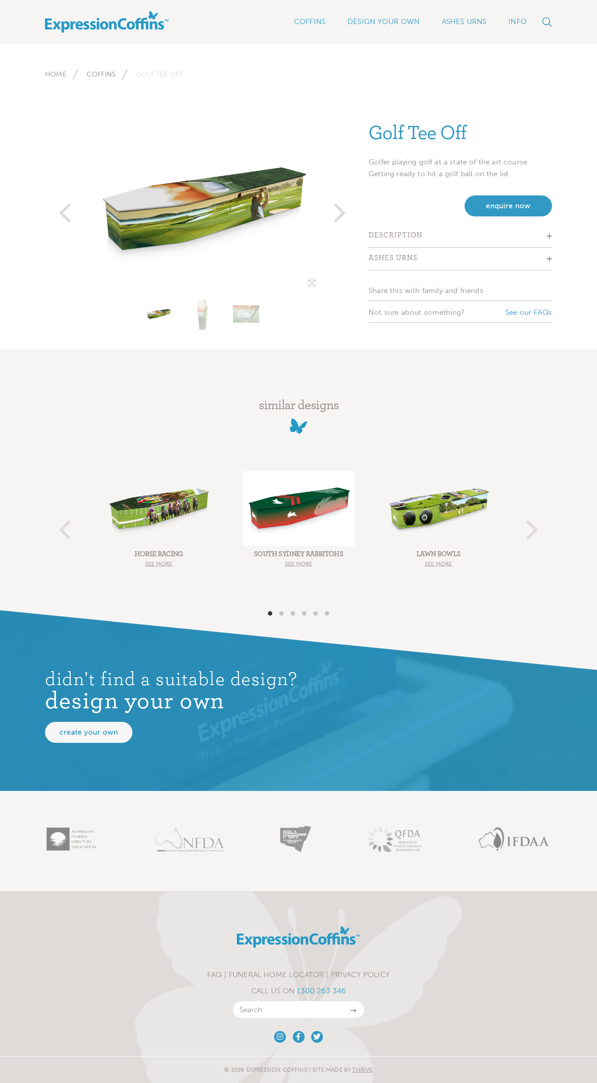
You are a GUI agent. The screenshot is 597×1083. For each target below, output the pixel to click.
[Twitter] (317, 1037)
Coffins (101, 74)
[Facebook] (299, 1037)
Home (55, 74)
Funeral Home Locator (276, 974)
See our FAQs (528, 312)
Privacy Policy (360, 974)
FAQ (214, 974)
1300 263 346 (321, 990)
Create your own (88, 732)
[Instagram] (280, 1037)
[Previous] (67, 209)
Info (517, 21)
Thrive (362, 1069)
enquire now (508, 206)
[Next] (338, 209)
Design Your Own (383, 21)
